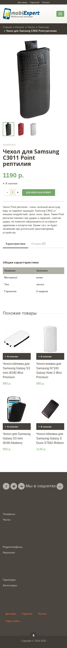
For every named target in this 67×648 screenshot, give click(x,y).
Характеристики (15, 243)
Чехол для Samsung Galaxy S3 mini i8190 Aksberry (17, 438)
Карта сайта (13, 621)
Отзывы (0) (38, 243)
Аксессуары (10, 585)
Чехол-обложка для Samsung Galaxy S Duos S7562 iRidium (50, 438)
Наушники (9, 552)
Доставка (22, 2)
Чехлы (31, 27)
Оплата (46, 2)
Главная (7, 27)
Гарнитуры (9, 579)
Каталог (19, 27)
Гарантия (34, 2)
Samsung (43, 27)
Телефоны (9, 514)
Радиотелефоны (13, 547)
